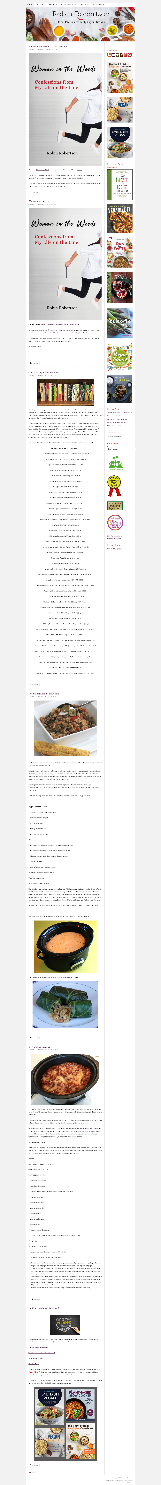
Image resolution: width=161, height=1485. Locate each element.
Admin (130, 1482)
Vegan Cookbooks (69, 5)
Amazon (79, 170)
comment (34, 192)
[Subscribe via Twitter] (117, 56)
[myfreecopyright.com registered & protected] (120, 537)
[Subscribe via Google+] (126, 56)
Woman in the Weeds (38, 201)
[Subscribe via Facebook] (121, 56)
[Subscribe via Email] (113, 56)
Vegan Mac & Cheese (35, 1358)
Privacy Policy (117, 549)
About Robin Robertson (46, 5)
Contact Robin (97, 5)
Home (29, 5)
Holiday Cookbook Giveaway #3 (44, 1307)
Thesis (130, 1480)
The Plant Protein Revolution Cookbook (41, 1353)
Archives (110, 436)
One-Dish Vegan (33, 1364)
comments (34, 363)
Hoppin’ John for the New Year (43, 693)
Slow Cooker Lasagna (39, 1046)
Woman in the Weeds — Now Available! (48, 46)
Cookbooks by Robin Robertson (44, 372)
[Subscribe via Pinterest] (130, 56)
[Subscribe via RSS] (109, 56)
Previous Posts (34, 1472)
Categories (110, 447)
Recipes (84, 5)
